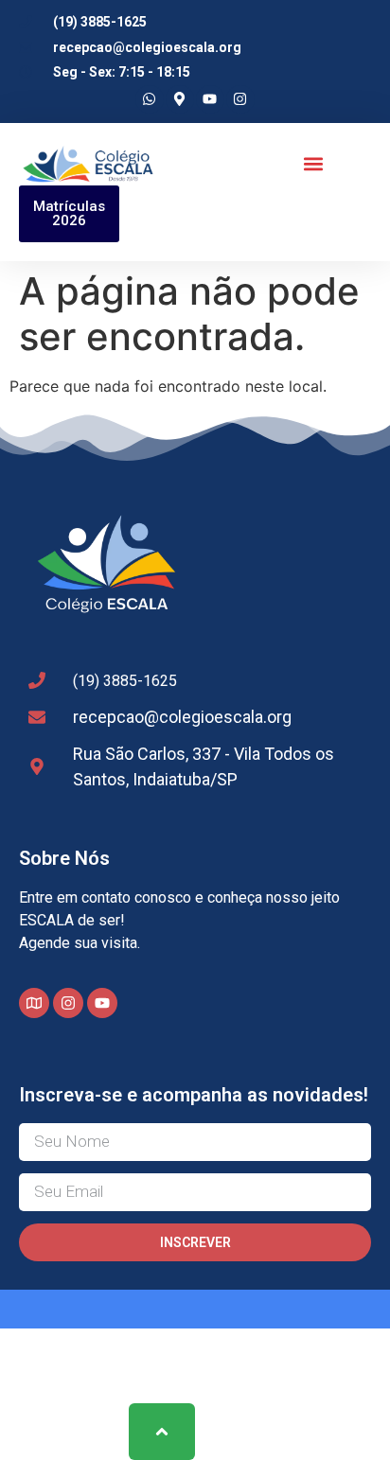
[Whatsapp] (149, 99)
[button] (313, 163)
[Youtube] (210, 99)
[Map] (34, 1003)
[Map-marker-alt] (180, 99)
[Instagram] (240, 99)
